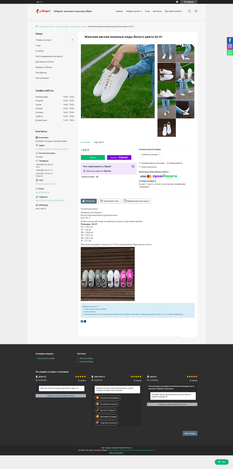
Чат (223, 462)
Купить (93, 157)
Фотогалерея (42, 78)
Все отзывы (190, 433)
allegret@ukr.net (43, 192)
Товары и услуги (133, 11)
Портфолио (41, 72)
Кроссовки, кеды (78, 26)
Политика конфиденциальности (142, 450)
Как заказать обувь (46, 358)
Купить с (114, 157)
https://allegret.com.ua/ (45, 184)
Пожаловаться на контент (117, 450)
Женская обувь (62, 26)
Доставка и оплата (173, 11)
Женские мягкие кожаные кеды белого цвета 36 (59, 388)
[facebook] (82, 322)
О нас (147, 11)
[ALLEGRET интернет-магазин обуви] (44, 11)
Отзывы (40, 51)
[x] (85, 322)
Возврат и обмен (44, 67)
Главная (119, 11)
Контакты (157, 11)
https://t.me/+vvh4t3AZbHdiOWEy (50, 200)
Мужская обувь (86, 362)
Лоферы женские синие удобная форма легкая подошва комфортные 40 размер (114, 389)
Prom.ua (128, 448)
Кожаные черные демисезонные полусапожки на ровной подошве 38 (171, 396)
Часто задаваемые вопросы (49, 56)
